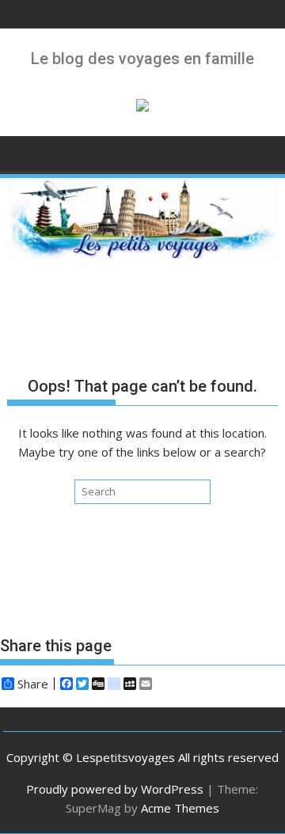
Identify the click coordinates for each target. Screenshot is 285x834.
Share (32, 683)
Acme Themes (180, 808)
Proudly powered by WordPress (114, 789)
